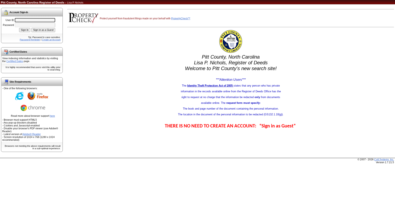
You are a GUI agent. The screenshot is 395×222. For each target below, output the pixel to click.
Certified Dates (14, 61)
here (52, 115)
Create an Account (51, 39)
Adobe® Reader (31, 134)
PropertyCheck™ (180, 18)
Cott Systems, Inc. (384, 159)
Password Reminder (30, 39)
